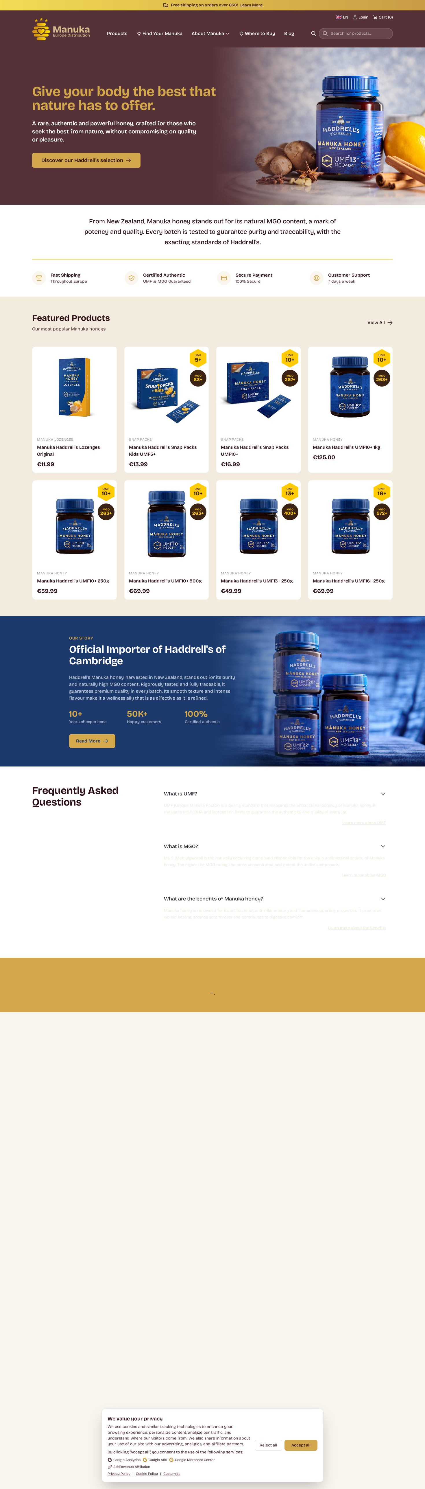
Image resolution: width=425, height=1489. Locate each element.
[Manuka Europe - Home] (61, 29)
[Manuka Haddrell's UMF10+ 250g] (74, 522)
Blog (289, 33)
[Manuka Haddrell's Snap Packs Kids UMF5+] (166, 389)
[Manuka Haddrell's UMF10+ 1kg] (350, 389)
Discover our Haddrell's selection (82, 160)
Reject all (268, 1445)
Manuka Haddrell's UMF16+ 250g (349, 581)
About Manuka (208, 33)
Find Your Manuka (162, 33)
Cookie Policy (147, 1474)
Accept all (301, 1445)
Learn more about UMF (364, 822)
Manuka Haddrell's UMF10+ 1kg (346, 447)
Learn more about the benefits (357, 927)
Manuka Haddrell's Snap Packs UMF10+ (255, 450)
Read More (88, 741)
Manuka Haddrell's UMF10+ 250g (73, 581)
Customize (171, 1474)
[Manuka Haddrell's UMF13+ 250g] (258, 522)
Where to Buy (260, 33)
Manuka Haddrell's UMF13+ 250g (257, 581)
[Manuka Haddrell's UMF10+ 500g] (166, 522)
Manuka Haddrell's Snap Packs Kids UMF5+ (163, 450)
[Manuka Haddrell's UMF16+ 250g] (350, 522)
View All (376, 322)
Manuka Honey (328, 439)
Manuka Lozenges (55, 439)
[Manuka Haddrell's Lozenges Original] (74, 389)
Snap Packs (140, 439)
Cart (386, 17)
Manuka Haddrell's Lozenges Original (68, 450)
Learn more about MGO (364, 875)
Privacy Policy (119, 1474)
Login (363, 17)
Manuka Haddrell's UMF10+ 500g (165, 581)
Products (117, 33)
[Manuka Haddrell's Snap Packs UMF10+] (258, 389)
